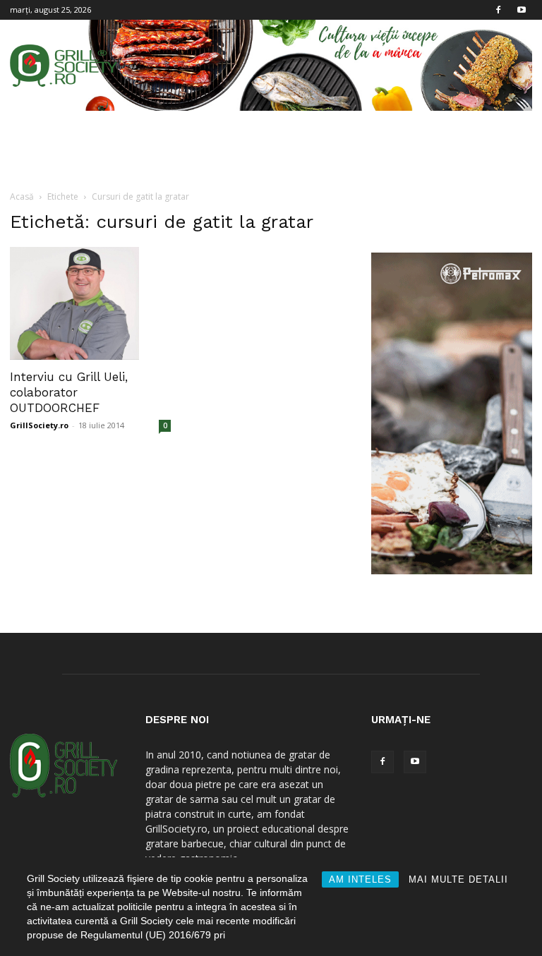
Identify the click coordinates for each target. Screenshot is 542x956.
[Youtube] (521, 10)
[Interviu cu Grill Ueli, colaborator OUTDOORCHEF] (90, 303)
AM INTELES (360, 879)
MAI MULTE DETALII (458, 879)
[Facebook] (498, 10)
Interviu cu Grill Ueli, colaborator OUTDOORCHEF (69, 392)
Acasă (22, 196)
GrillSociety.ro (39, 425)
